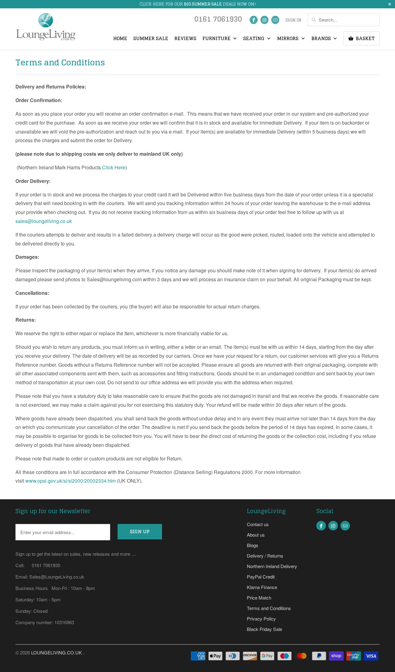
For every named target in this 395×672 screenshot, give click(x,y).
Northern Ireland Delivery (272, 566)
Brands (321, 39)
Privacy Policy (261, 618)
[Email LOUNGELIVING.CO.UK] (275, 20)
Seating (254, 39)
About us (256, 534)
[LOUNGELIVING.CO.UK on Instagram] (264, 20)
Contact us (258, 524)
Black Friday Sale (264, 629)
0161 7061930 (218, 20)
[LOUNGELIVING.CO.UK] (45, 28)
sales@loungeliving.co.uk (43, 221)
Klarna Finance (262, 587)
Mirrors (288, 39)
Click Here (113, 167)
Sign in (293, 20)
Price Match (259, 597)
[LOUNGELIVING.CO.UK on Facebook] (254, 20)
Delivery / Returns (265, 555)
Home (120, 39)
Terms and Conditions (269, 608)
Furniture (217, 39)
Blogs (252, 545)
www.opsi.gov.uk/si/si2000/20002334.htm (70, 480)
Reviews (185, 39)
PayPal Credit (261, 576)
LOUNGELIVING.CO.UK (57, 652)
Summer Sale (150, 39)
